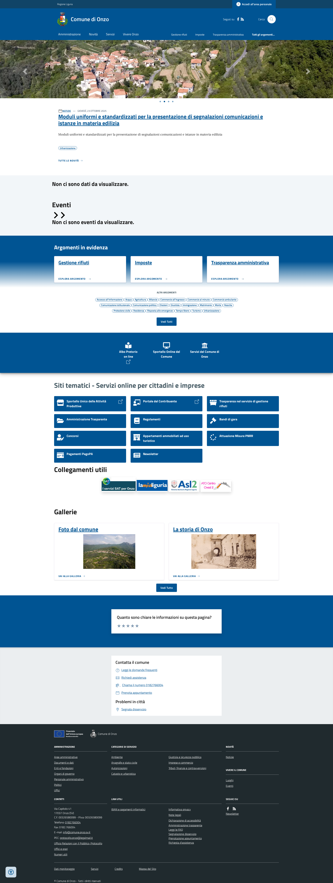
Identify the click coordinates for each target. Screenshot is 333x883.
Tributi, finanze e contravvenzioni (187, 768)
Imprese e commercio (181, 762)
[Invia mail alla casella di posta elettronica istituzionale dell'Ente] (76, 832)
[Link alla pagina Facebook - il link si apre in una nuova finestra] (238, 19)
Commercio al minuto (199, 299)
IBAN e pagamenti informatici (128, 809)
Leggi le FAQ (176, 830)
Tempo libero (182, 310)
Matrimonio (206, 305)
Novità (93, 34)
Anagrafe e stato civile (124, 762)
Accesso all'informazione (109, 299)
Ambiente (117, 757)
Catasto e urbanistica (123, 774)
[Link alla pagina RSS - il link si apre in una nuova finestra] (242, 19)
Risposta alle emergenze (160, 310)
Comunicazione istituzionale (115, 305)
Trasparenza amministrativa (228, 35)
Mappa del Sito (147, 869)
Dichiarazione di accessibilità (185, 820)
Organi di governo (64, 774)
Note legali (175, 815)
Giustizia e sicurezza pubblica (185, 757)
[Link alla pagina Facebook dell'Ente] (228, 809)
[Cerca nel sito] (270, 19)
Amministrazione (69, 34)
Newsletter (232, 814)
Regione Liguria (65, 4)
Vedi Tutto (166, 588)
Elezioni (164, 305)
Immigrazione (190, 305)
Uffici (57, 790)
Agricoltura (140, 299)
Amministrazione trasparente (185, 825)
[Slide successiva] (62, 215)
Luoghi (229, 780)
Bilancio (153, 299)
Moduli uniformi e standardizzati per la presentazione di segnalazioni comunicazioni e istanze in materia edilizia (160, 119)
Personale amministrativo (69, 779)
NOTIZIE (66, 111)
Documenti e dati (64, 762)
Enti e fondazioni (63, 768)
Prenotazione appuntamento (185, 838)
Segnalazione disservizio (182, 834)
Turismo (196, 310)
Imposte (199, 35)
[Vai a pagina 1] (160, 101)
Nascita (228, 305)
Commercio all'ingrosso (172, 299)
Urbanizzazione (211, 310)
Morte (218, 305)
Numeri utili (60, 854)
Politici (58, 785)
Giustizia (175, 305)
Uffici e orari (61, 849)
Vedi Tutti (166, 322)
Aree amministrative (66, 757)
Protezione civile (122, 310)
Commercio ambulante (224, 299)
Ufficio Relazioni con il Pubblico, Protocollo (78, 843)
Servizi (110, 34)
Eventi (229, 786)
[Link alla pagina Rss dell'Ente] (234, 809)
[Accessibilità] (11, 872)
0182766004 (73, 822)
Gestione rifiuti (179, 35)
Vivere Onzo (131, 34)
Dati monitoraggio (64, 869)
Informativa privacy (180, 809)
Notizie (230, 757)
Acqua (128, 299)
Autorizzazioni (119, 768)
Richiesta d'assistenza (181, 843)
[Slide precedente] (55, 215)
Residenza (138, 310)
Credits (119, 869)
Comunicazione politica (144, 305)
